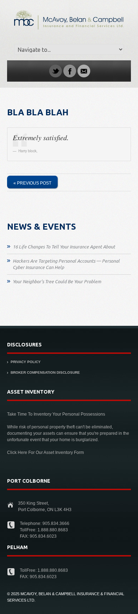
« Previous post (32, 183)
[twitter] (55, 70)
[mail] (83, 70)
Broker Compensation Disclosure (45, 372)
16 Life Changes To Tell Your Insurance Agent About (64, 246)
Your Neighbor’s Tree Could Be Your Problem (57, 281)
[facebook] (69, 70)
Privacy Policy (26, 362)
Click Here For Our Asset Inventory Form (45, 452)
